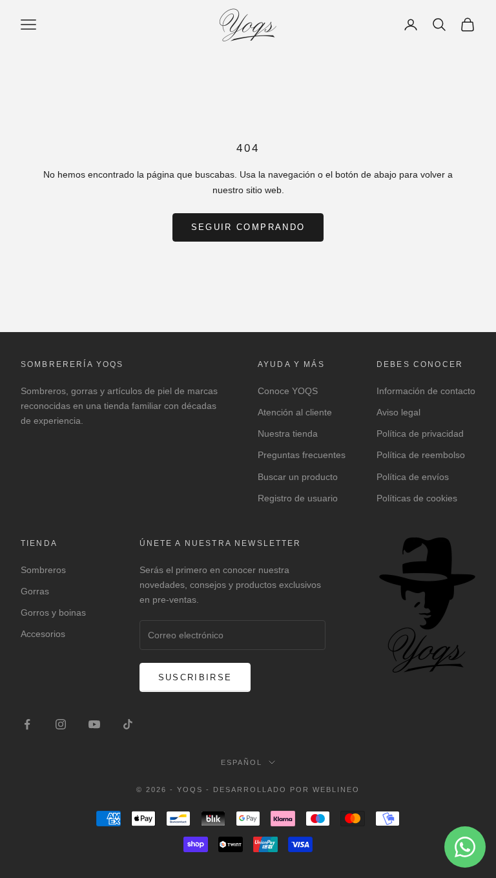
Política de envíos (413, 477)
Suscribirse (195, 677)
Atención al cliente (295, 412)
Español (241, 762)
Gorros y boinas (53, 612)
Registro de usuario (298, 498)
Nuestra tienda (288, 433)
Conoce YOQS (288, 391)
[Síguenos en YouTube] (94, 724)
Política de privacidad (420, 433)
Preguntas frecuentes (302, 455)
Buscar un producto (298, 477)
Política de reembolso (421, 455)
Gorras (35, 591)
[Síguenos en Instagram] (60, 724)
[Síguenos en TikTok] (127, 724)
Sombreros (43, 570)
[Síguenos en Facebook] (27, 724)
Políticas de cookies (417, 498)
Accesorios (43, 634)
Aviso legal (398, 412)
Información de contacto (426, 391)
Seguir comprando (248, 227)
